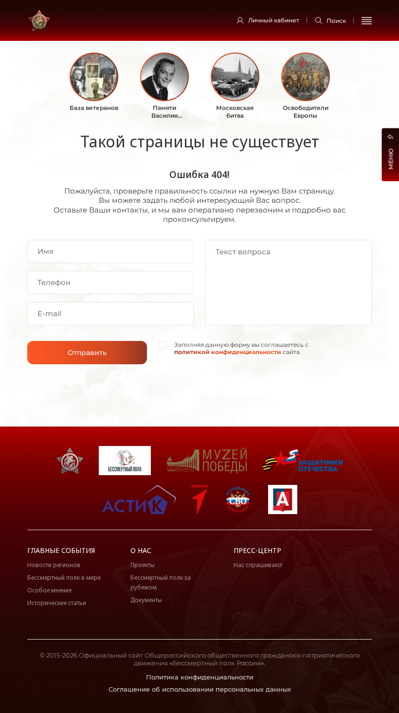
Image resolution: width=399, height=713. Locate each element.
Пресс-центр (257, 550)
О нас (140, 550)
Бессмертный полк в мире (64, 577)
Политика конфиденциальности (200, 677)
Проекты (142, 565)
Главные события (61, 550)
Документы (146, 600)
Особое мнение (49, 590)
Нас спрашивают (258, 565)
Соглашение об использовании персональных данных (200, 689)
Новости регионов (53, 565)
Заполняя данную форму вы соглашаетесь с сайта (241, 348)
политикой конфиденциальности (227, 352)
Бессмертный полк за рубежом (160, 582)
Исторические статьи (56, 603)
